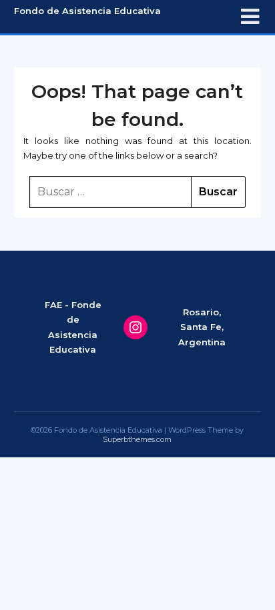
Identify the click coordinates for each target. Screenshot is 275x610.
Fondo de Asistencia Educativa (87, 10)
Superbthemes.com (137, 439)
